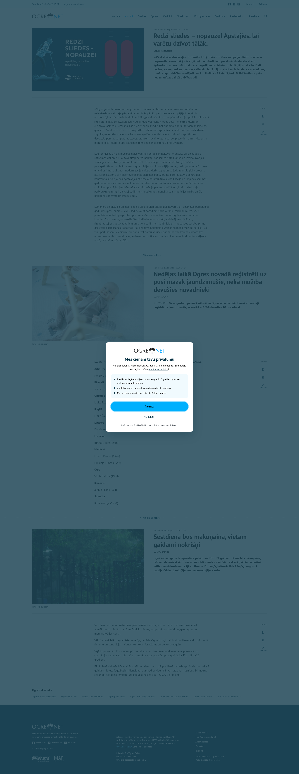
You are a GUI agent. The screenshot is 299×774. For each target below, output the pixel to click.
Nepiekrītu (149, 417)
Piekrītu (149, 406)
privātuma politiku (158, 369)
